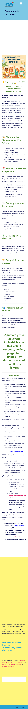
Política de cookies (17, 664)
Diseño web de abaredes (8, 666)
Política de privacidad (7, 664)
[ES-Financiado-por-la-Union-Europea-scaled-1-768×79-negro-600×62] (14, 619)
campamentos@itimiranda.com (17, 495)
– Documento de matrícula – (16, 451)
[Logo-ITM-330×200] (9, 2)
